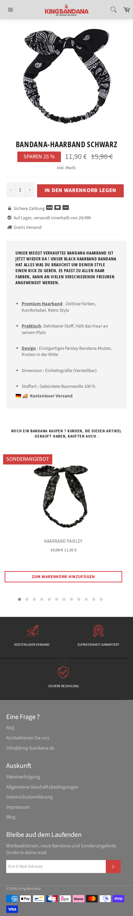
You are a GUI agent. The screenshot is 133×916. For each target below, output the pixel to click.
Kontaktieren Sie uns (27, 737)
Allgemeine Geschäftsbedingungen (42, 787)
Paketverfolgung (23, 776)
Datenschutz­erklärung (29, 797)
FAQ (10, 728)
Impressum (18, 807)
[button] (19, 599)
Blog (10, 817)
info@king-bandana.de (30, 748)
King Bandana (30, 888)
